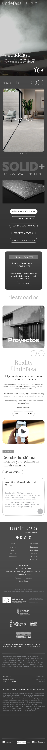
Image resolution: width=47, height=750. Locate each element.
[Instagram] (21, 538)
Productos (34, 544)
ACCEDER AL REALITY (23, 414)
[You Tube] (25, 538)
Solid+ (13, 550)
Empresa (13, 547)
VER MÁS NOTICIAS (13, 472)
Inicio (13, 544)
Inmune (13, 553)
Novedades (13, 556)
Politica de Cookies (24, 575)
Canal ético (23, 581)
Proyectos (34, 550)
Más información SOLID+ (23, 211)
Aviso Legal (23, 565)
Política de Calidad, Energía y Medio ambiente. (23, 572)
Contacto (33, 560)
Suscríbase (23, 283)
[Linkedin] (30, 538)
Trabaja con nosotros (23, 578)
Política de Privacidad (23, 568)
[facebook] (17, 538)
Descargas (34, 547)
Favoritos (34, 553)
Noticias (34, 556)
